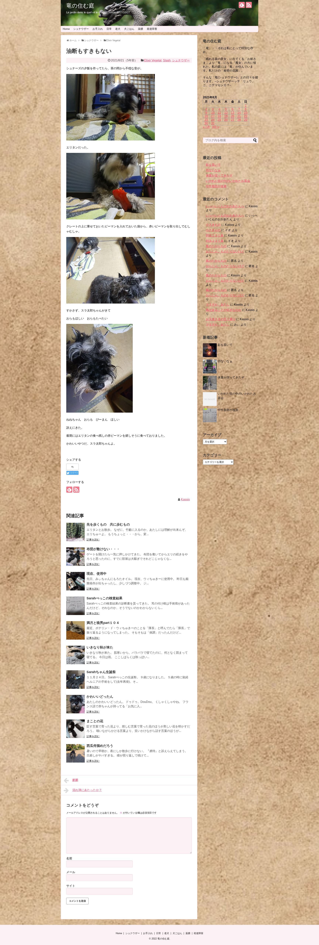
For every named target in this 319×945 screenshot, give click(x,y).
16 (206, 116)
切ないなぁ (213, 170)
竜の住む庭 (80, 6)
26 (226, 119)
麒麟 (75, 780)
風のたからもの (216, 246)
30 (206, 123)
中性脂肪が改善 (216, 186)
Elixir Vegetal (153, 60)
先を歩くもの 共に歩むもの (108, 524)
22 (245, 116)
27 (232, 119)
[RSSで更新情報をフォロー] (249, 5)
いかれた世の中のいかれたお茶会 (228, 180)
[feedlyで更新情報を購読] (242, 5)
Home (66, 28)
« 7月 (206, 126)
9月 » (215, 126)
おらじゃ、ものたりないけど (225, 251)
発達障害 (152, 28)
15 (245, 112)
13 (232, 112)
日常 (109, 28)
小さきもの (213, 224)
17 (213, 116)
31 (213, 123)
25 (219, 119)
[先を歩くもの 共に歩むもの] (75, 532)
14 (239, 112)
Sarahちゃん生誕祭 (101, 672)
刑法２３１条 (215, 235)
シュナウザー (81, 28)
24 (213, 119)
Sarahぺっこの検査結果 (104, 598)
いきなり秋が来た (100, 647)
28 (239, 119)
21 (239, 116)
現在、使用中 (97, 573)
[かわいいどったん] (75, 704)
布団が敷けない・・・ (103, 549)
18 (219, 116)
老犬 (117, 28)
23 (206, 119)
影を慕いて (213, 164)
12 (226, 112)
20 (232, 116)
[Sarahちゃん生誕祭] (75, 679)
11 (219, 112)
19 (226, 116)
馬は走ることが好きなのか (223, 309)
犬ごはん (129, 28)
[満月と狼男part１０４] (75, 630)
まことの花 (95, 721)
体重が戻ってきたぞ (219, 175)
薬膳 (140, 28)
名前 (69, 858)
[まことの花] (75, 728)
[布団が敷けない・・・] (75, 556)
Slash (167, 60)
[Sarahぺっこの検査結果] (75, 606)
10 (213, 112)
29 (245, 119)
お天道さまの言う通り (220, 319)
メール (70, 872)
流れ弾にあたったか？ (87, 790)
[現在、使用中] (75, 581)
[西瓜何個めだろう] (75, 753)
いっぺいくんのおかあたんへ (225, 206)
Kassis (185, 499)
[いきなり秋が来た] (75, 655)
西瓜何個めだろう (100, 746)
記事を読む (93, 539)
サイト (70, 885)
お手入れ (97, 28)
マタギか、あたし (217, 304)
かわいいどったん (100, 696)
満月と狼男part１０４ (103, 623)
